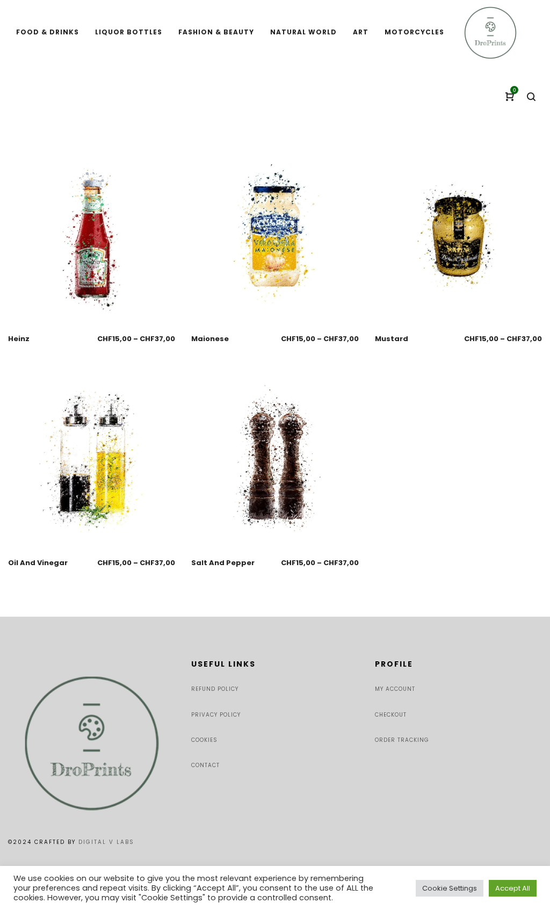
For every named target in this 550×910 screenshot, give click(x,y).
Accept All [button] (512, 888)
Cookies (204, 740)
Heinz (19, 339)
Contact (205, 765)
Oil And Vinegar (38, 563)
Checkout (391, 715)
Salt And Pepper (223, 563)
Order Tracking (402, 740)
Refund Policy (214, 689)
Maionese (210, 339)
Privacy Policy (216, 715)
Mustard (391, 339)
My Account (395, 689)
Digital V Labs (106, 842)
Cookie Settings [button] (449, 888)
